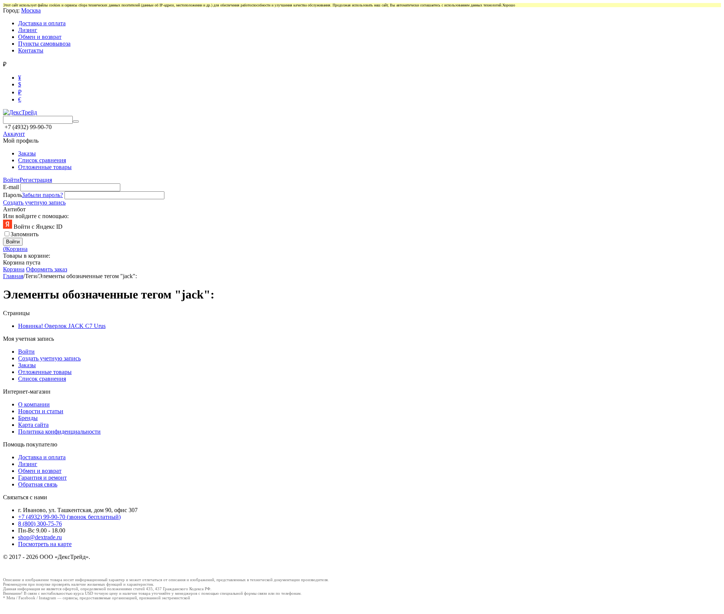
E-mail (11, 187)
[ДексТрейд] (20, 112)
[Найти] (76, 121)
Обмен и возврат (39, 37)
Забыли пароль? (42, 195)
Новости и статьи (40, 411)
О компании (34, 404)
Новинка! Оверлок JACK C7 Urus (62, 326)
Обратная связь (37, 484)
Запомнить (24, 234)
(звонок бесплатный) (69, 517)
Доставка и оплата (42, 23)
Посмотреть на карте (45, 544)
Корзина (14, 269)
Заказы (27, 153)
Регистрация (36, 180)
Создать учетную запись (34, 202)
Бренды (28, 418)
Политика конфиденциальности (59, 431)
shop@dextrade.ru (40, 537)
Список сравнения (42, 160)
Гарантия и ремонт (42, 477)
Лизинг (27, 30)
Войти (11, 180)
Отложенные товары (45, 167)
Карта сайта (33, 425)
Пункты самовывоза (44, 43)
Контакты (30, 50)
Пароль (12, 195)
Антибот (14, 209)
